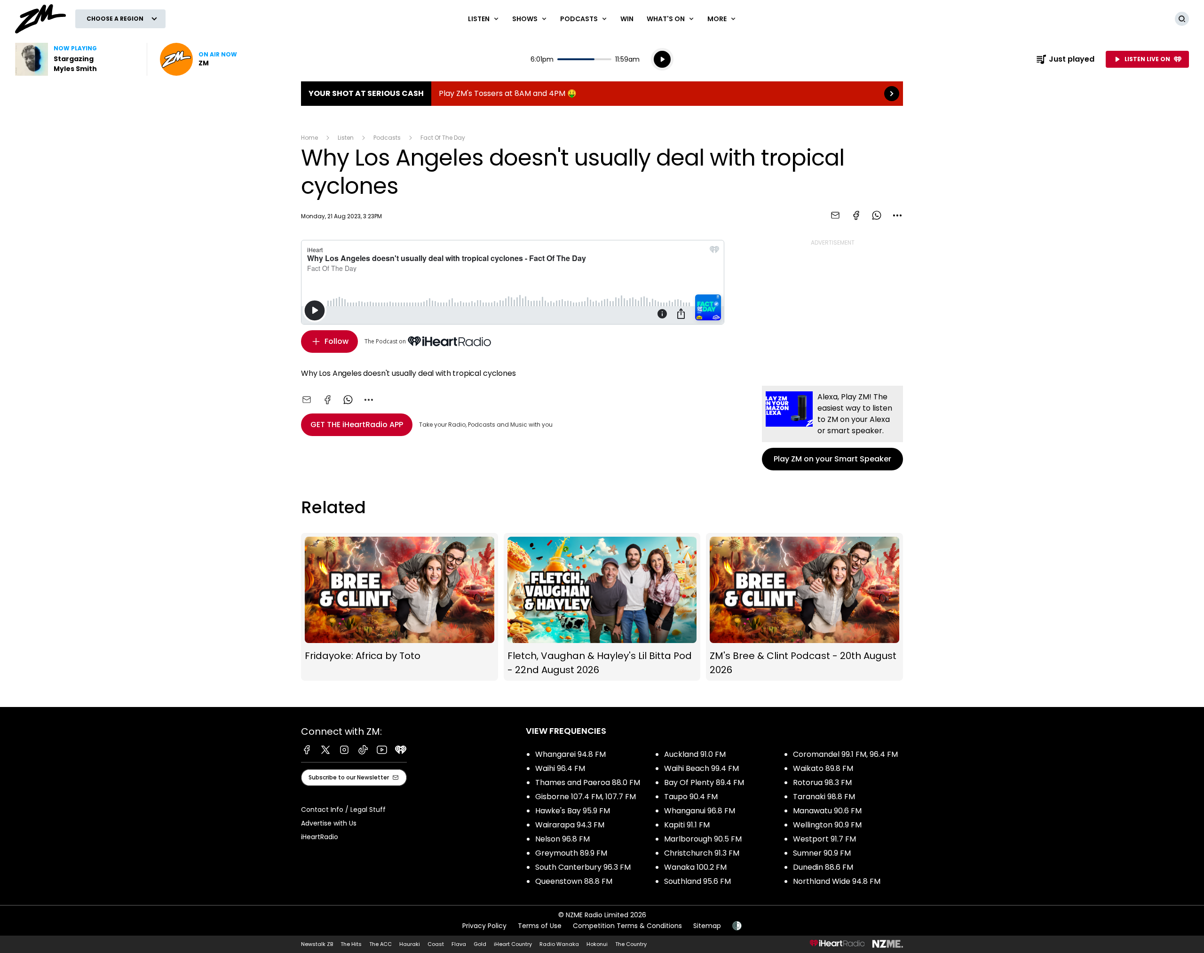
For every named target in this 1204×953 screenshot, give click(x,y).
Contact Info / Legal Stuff (343, 809)
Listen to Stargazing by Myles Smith (75, 59)
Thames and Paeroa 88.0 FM (587, 782)
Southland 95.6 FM (697, 881)
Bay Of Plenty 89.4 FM (704, 782)
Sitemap (707, 925)
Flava (459, 944)
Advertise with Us (328, 823)
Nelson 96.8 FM (562, 839)
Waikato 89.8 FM (823, 768)
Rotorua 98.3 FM (822, 782)
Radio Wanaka (559, 944)
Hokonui (597, 944)
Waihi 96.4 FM (560, 768)
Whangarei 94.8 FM (570, 754)
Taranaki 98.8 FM (824, 796)
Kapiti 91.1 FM (687, 824)
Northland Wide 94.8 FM (836, 881)
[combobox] (897, 215)
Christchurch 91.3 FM (701, 853)
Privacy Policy (484, 925)
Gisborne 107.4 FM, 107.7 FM (585, 796)
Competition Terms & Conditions (627, 925)
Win (627, 19)
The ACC (380, 944)
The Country (631, 944)
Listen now (198, 59)
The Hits (351, 944)
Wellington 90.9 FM (827, 824)
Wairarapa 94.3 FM (569, 824)
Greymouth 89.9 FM (571, 853)
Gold (480, 944)
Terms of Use (540, 925)
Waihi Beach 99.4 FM (701, 768)
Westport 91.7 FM (824, 839)
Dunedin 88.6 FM (823, 867)
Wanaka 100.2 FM (695, 867)
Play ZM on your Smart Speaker (832, 428)
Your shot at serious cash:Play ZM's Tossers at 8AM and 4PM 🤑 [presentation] (602, 93)
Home (309, 138)
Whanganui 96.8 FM (699, 810)
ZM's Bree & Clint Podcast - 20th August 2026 (804, 607)
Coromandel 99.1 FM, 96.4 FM (845, 754)
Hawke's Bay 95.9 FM (572, 810)
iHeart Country (513, 944)
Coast (436, 944)
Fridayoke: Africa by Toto (399, 607)
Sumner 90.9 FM (822, 853)
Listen (346, 138)
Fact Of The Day (442, 138)
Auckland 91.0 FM (695, 754)
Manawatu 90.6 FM (827, 810)
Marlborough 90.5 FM (703, 839)
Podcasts (387, 138)
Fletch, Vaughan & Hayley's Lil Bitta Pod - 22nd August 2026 (602, 607)
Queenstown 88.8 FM (573, 881)
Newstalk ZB (317, 944)
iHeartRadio (319, 837)
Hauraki (409, 944)
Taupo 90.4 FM (691, 796)
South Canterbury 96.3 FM (583, 867)
